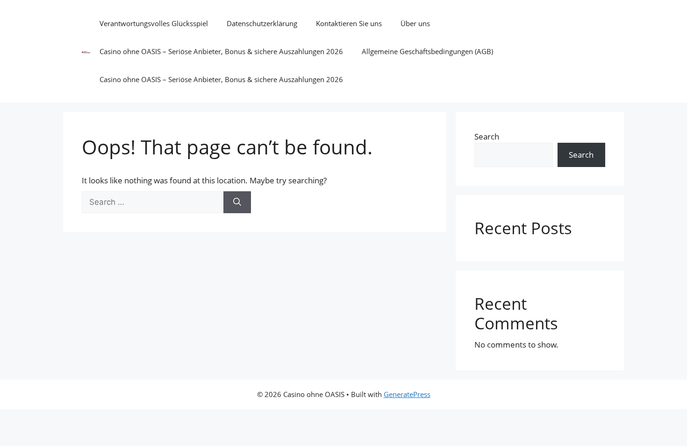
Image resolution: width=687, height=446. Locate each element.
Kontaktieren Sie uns (349, 23)
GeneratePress (407, 394)
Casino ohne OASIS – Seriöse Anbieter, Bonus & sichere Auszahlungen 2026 (221, 51)
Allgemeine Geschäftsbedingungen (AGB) (427, 51)
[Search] (237, 202)
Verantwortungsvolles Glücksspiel (154, 23)
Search (486, 136)
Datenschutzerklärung (262, 23)
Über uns (415, 23)
